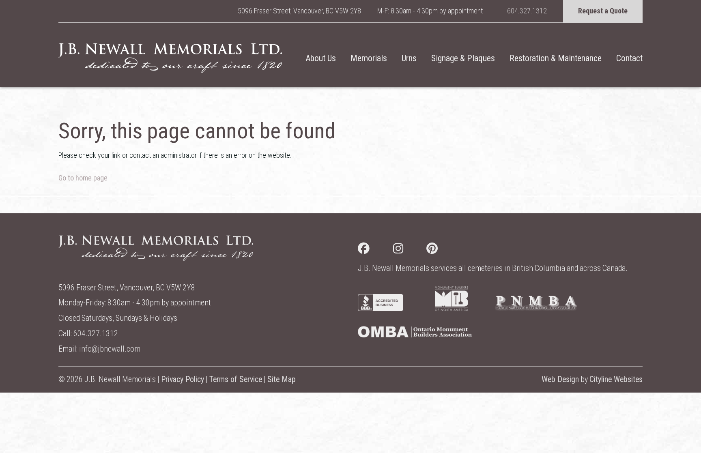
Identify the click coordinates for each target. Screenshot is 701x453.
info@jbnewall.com (109, 349)
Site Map (281, 379)
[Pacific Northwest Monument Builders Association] (536, 308)
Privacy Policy (182, 379)
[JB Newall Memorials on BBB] (380, 308)
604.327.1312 (527, 10)
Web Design (560, 379)
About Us (320, 58)
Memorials (368, 58)
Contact (629, 58)
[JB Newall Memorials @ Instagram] (410, 250)
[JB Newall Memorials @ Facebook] (375, 250)
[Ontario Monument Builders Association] (415, 335)
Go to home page (83, 178)
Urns (409, 58)
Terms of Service (235, 379)
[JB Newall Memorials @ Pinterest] (443, 250)
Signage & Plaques (463, 58)
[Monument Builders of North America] (451, 308)
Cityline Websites (616, 379)
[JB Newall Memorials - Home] (170, 58)
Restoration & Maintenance (556, 58)
